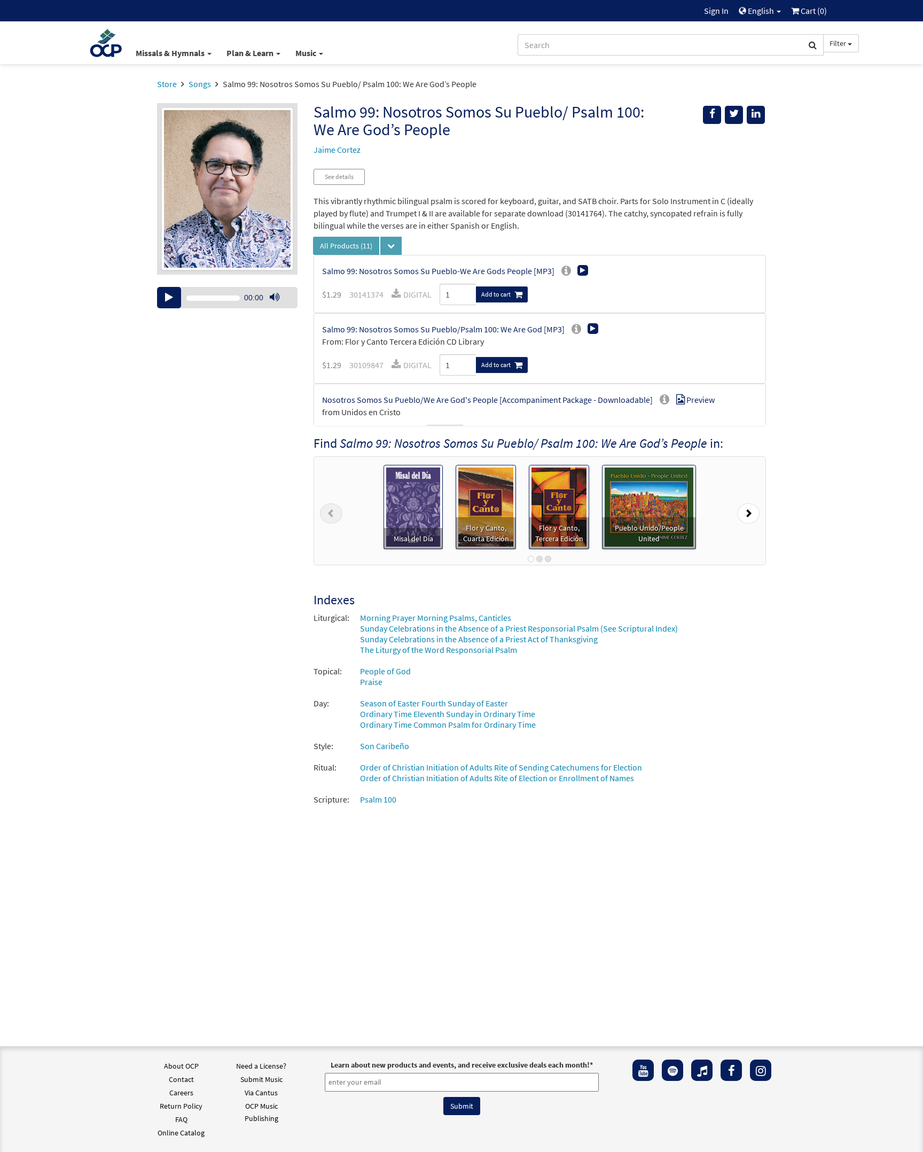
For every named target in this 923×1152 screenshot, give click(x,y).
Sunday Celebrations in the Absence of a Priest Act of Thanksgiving (479, 639)
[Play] (169, 297)
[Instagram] (760, 1070)
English (761, 10)
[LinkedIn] (756, 115)
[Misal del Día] (413, 506)
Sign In (716, 10)
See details (339, 177)
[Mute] (274, 298)
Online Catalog (181, 1133)
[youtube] (643, 1070)
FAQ (181, 1119)
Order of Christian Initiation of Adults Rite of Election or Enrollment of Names (497, 778)
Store (167, 84)
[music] (702, 1070)
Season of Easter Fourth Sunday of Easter (434, 703)
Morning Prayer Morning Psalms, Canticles (435, 617)
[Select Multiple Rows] (391, 246)
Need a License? (261, 1066)
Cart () (813, 10)
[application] (227, 297)
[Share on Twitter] (734, 115)
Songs (200, 84)
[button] (331, 511)
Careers (181, 1092)
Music (306, 53)
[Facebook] (731, 1070)
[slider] (280, 308)
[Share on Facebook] (712, 115)
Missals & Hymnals (171, 53)
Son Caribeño (384, 746)
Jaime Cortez (337, 149)
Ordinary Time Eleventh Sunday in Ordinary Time (447, 714)
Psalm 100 (378, 799)
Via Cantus (261, 1092)
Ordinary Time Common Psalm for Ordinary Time (448, 724)
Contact (181, 1079)
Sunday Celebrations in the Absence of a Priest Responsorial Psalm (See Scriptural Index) (519, 628)
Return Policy (181, 1106)
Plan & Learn (250, 53)
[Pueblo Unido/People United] (648, 506)
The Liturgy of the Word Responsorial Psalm (438, 649)
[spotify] (672, 1070)
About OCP (181, 1066)
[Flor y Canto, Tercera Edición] (559, 506)
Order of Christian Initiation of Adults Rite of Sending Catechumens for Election (501, 767)
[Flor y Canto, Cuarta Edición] (486, 506)
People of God (385, 671)
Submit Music (261, 1079)
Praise (371, 681)
